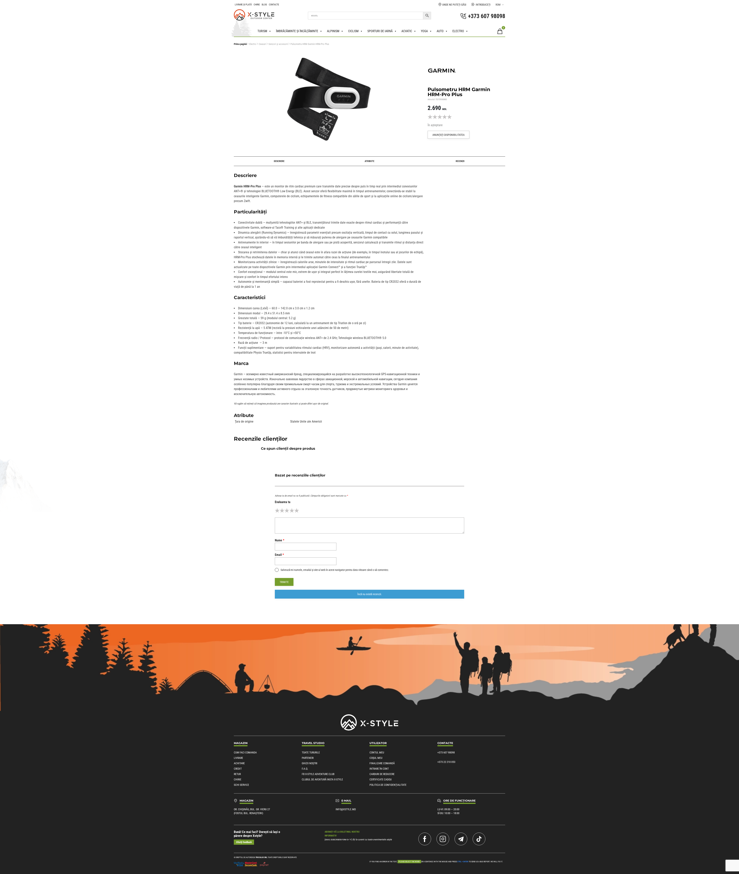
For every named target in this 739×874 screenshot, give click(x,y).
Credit (238, 768)
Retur (237, 774)
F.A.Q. (305, 768)
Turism (262, 31)
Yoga (424, 31)
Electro (458, 31)
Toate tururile (311, 752)
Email (279, 555)
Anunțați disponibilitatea (448, 134)
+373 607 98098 (446, 752)
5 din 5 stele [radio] (296, 510)
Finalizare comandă (382, 763)
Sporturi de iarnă (380, 31)
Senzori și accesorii (278, 44)
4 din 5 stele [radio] (291, 510)
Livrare (238, 757)
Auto (440, 31)
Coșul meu (376, 757)
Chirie (257, 4)
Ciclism (353, 31)
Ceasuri (262, 44)
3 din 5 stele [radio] (286, 510)
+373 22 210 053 (446, 761)
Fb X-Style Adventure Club (318, 774)
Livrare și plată (243, 4)
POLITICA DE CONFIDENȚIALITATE (388, 784)
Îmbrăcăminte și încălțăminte (297, 31)
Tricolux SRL (261, 857)
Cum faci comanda (245, 752)
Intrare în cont (379, 768)
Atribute (369, 161)
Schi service (241, 784)
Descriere (279, 161)
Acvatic (406, 31)
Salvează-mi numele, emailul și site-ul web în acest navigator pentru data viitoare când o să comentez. (335, 569)
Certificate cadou (381, 779)
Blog (264, 4)
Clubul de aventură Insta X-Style (322, 779)
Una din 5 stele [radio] (277, 510)
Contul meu (377, 752)
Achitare (239, 763)
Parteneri (308, 757)
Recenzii (460, 161)
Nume (279, 540)
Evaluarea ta (282, 502)
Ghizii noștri (309, 763)
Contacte (274, 4)
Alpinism (333, 31)
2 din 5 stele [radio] (282, 510)
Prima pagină (240, 44)
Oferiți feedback (244, 842)
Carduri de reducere (382, 774)
